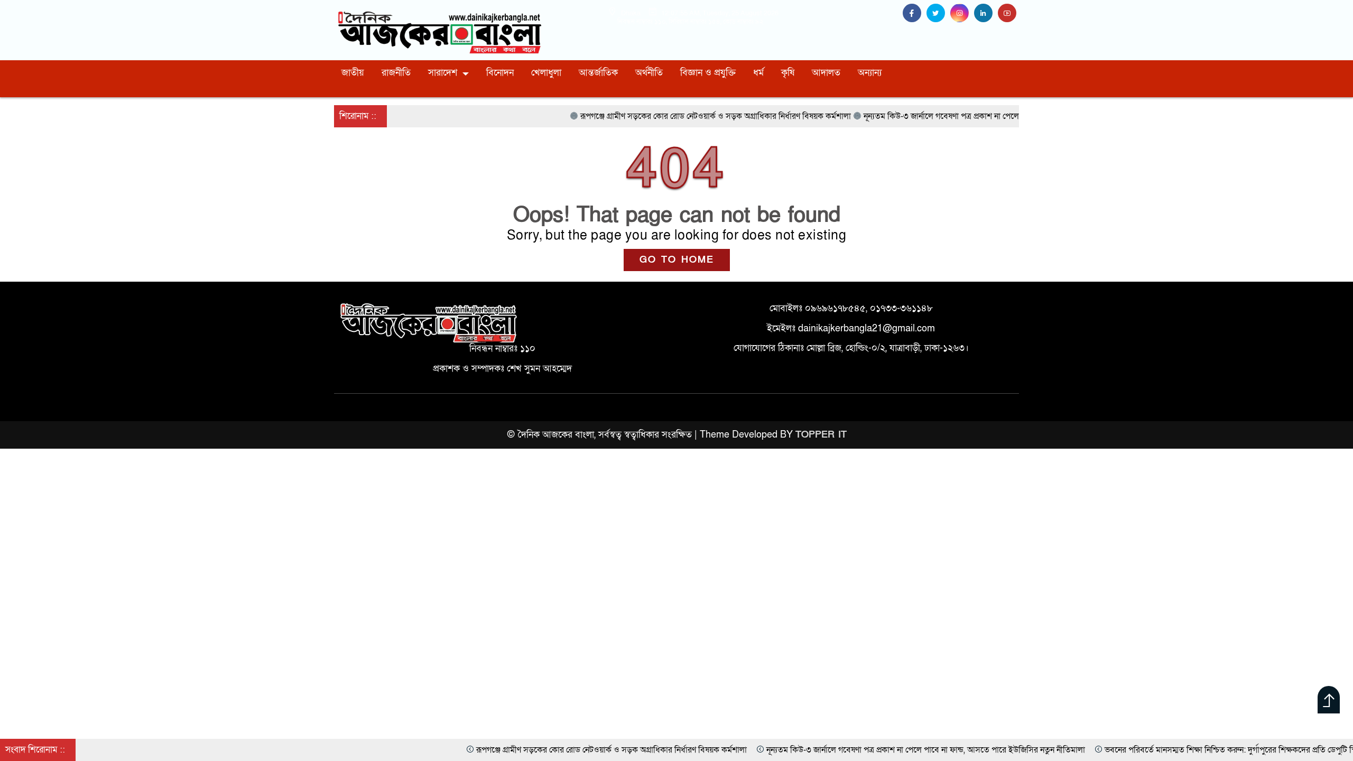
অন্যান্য (870, 73)
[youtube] (1008, 13)
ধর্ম (758, 73)
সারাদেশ (442, 73)
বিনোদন (500, 73)
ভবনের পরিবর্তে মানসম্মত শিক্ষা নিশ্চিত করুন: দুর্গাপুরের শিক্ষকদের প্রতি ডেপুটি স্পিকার (1163, 750)
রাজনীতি (396, 73)
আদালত (826, 73)
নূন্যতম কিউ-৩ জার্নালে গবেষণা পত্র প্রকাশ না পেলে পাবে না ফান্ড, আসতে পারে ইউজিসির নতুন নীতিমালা (850, 750)
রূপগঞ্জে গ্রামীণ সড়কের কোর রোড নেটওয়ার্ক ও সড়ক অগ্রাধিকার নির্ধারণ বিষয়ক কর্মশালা (536, 750)
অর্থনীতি (649, 73)
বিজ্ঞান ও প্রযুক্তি (708, 73)
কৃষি (787, 73)
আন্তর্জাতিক (598, 73)
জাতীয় (352, 73)
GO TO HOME (677, 260)
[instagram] (962, 13)
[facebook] (914, 13)
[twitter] (938, 13)
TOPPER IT (821, 435)
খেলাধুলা (546, 73)
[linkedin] (986, 13)
